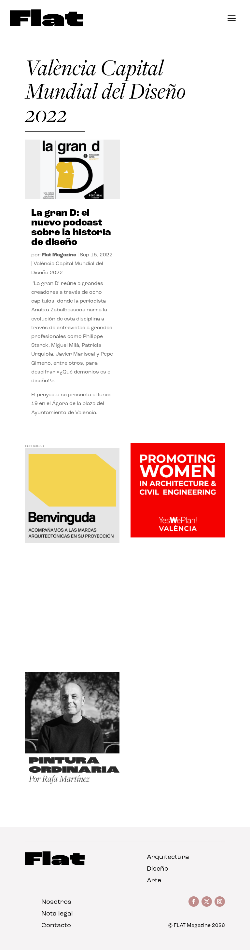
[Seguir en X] (206, 901)
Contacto (56, 925)
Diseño (157, 869)
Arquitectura (168, 857)
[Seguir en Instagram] (220, 901)
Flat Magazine (59, 255)
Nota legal (57, 914)
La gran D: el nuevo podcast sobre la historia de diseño (71, 228)
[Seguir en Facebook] (193, 901)
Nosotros (56, 902)
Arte (154, 880)
